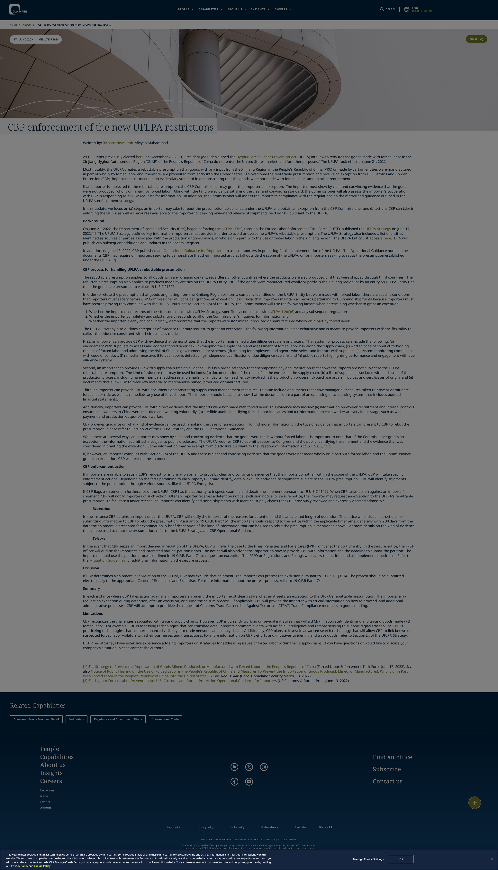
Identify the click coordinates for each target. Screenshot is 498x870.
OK (401, 859)
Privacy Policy (19, 866)
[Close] (491, 859)
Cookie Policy (42, 866)
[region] (249, 859)
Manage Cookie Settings (368, 859)
